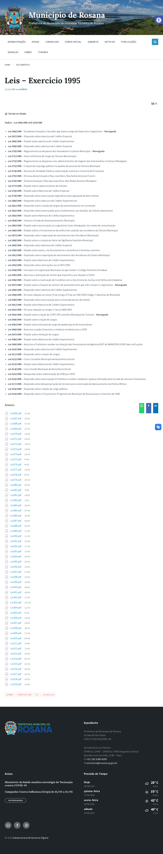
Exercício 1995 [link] (25, 694)
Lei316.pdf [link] (16, 668)
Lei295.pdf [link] (16, 561)
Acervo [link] (23, 89)
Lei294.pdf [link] (16, 556)
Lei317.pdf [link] (16, 674)
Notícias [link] (110, 41)
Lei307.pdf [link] (16, 622)
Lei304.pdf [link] (16, 607)
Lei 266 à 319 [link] (48, 694)
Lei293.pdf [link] (16, 551)
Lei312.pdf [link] (16, 648)
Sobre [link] (28, 52)
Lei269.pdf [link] (16, 428)
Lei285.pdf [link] (16, 510)
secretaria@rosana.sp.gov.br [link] (101, 763)
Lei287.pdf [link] (16, 520)
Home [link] (7, 64)
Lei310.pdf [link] (16, 638)
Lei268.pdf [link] (16, 423)
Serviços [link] (13, 52)
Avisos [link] (35, 41)
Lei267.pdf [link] (16, 418)
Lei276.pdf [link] (16, 464)
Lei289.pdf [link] (16, 530)
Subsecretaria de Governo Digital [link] (30, 837)
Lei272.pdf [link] (16, 444)
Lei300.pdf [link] (16, 587)
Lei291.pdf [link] (16, 541)
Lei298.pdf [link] (16, 576)
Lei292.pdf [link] (16, 546)
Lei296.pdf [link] (16, 566)
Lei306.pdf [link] (16, 617)
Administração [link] (16, 41)
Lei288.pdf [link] (16, 525)
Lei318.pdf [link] (16, 679)
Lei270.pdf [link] (16, 433)
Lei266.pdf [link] (16, 413)
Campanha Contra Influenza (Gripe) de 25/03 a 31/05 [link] (39, 791)
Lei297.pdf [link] (16, 571)
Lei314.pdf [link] (16, 658)
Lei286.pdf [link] (16, 515)
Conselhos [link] (52, 41)
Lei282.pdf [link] (16, 495)
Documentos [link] (23, 64)
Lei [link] (37, 694)
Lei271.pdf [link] (16, 438)
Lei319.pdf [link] (16, 684)
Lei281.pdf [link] (16, 490)
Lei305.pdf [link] (16, 612)
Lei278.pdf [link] (16, 474)
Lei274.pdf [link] (16, 454)
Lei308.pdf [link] (16, 628)
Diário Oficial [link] (73, 41)
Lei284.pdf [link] (16, 505)
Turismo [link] (43, 52)
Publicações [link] (128, 41)
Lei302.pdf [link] (16, 597)
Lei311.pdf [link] (16, 643)
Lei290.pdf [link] (16, 536)
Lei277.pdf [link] (16, 469)
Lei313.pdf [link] (16, 653)
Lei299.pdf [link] (16, 582)
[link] (159, 20)
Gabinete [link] (93, 41)
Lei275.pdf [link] (16, 459)
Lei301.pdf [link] (16, 592)
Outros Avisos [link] (15, 800)
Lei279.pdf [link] (16, 479)
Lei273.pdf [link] (16, 449)
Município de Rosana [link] (67, 15)
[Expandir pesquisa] (155, 42)
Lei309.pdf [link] (16, 633)
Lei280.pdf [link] (16, 484)
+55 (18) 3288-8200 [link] (96, 759)
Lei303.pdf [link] (16, 602)
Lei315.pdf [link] (16, 663)
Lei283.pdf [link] (16, 500)
